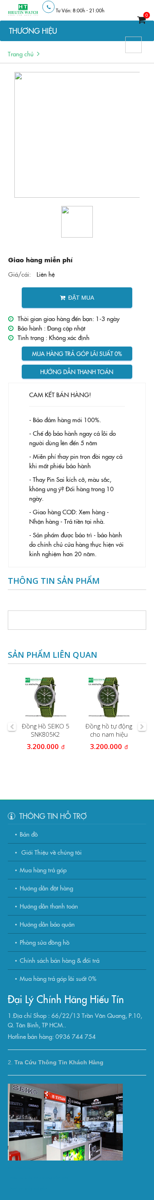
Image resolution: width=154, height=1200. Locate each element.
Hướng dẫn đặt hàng (46, 887)
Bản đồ (29, 834)
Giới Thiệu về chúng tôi (51, 852)
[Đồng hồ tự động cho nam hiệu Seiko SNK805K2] (109, 698)
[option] (77, 135)
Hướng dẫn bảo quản (47, 924)
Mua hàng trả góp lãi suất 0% (77, 353)
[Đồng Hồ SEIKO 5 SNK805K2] (45, 698)
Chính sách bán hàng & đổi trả (59, 960)
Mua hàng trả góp (43, 869)
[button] (12, 727)
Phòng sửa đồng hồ (44, 942)
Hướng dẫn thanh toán (76, 372)
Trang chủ (21, 53)
